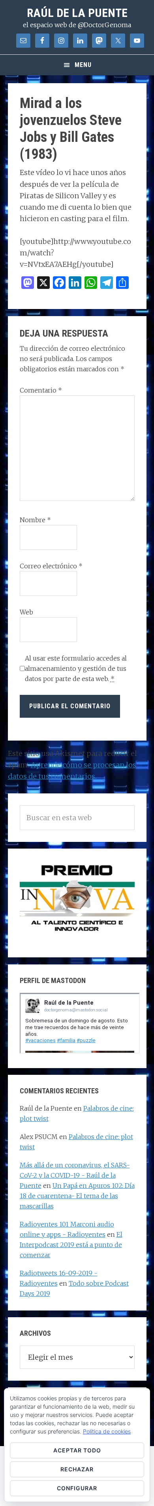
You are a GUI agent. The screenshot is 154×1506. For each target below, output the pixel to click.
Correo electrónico (51, 566)
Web (26, 612)
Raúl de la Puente (77, 13)
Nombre (35, 520)
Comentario (41, 390)
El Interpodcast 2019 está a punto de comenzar (71, 1244)
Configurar (77, 1488)
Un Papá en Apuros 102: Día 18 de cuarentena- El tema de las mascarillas (77, 1196)
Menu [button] (83, 65)
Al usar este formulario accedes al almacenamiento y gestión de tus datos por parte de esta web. (76, 668)
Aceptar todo (77, 1450)
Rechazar (77, 1469)
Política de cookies (107, 1431)
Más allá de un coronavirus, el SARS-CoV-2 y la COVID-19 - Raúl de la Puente (75, 1175)
